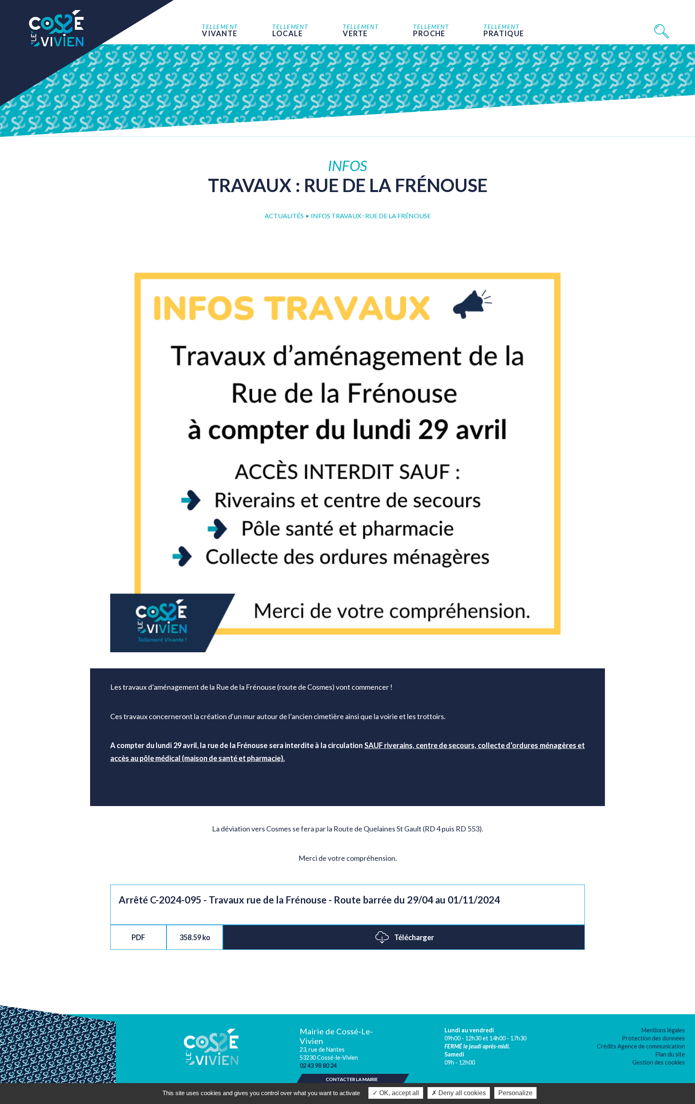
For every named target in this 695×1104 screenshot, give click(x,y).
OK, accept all (398, 1093)
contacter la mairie (352, 1079)
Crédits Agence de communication (641, 1046)
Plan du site (670, 1054)
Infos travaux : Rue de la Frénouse (371, 215)
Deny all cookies (461, 1093)
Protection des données (653, 1038)
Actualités (284, 215)
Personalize (515, 1093)
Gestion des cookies (658, 1062)
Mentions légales (663, 1030)
